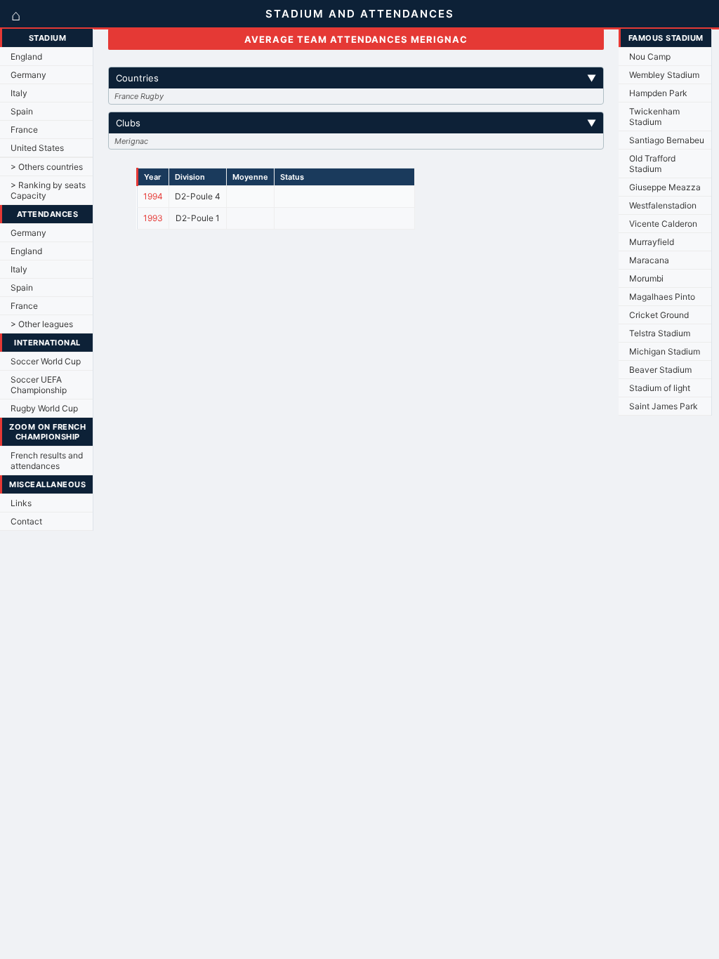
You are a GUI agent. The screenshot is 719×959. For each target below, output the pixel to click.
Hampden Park (658, 93)
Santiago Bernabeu (666, 140)
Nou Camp (650, 56)
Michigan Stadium (664, 351)
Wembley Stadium (664, 75)
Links (21, 503)
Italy (19, 93)
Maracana (649, 260)
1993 (153, 218)
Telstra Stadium (659, 333)
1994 (153, 196)
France (24, 129)
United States (37, 148)
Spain (22, 111)
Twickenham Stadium (654, 116)
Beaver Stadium (660, 369)
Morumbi (646, 278)
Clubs (356, 122)
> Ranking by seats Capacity (48, 190)
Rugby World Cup (44, 408)
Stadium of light (659, 388)
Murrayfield (651, 242)
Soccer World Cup (46, 361)
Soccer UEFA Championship (39, 384)
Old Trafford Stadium (652, 163)
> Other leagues (42, 324)
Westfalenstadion (663, 205)
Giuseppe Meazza (665, 187)
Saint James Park (663, 406)
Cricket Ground (659, 315)
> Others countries (47, 166)
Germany (28, 75)
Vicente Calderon (663, 223)
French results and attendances (47, 460)
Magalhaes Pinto (662, 296)
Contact (26, 521)
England (26, 56)
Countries (356, 78)
